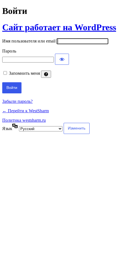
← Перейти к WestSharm (25, 110)
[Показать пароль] (62, 59)
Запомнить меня (24, 73)
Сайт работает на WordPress (59, 27)
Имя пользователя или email (29, 41)
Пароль (9, 51)
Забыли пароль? (17, 101)
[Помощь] (46, 74)
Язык (7, 128)
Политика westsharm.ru (24, 120)
